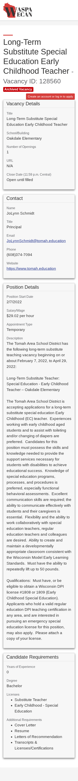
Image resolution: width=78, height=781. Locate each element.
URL (10, 160)
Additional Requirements (24, 720)
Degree (12, 680)
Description (15, 338)
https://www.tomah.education (31, 268)
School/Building (18, 133)
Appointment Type (19, 324)
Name (11, 208)
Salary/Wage (16, 310)
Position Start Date (20, 296)
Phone (11, 249)
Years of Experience (21, 666)
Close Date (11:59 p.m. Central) (29, 174)
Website (12, 263)
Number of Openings (21, 146)
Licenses (13, 694)
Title (10, 113)
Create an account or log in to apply (50, 96)
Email (11, 235)
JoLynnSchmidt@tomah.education (36, 241)
